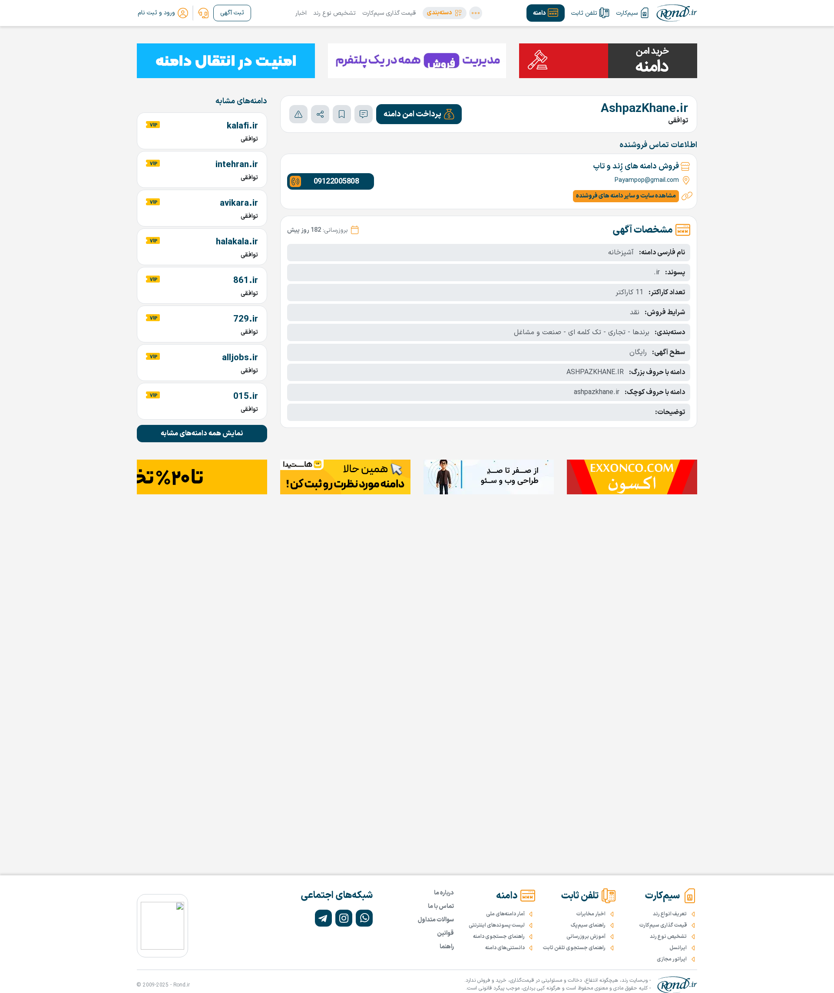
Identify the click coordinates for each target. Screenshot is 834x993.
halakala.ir (237, 242)
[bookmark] (342, 114)
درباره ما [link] (444, 893)
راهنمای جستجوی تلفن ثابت (574, 948)
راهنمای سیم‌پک (588, 925)
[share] (320, 114)
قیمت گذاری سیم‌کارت (389, 13)
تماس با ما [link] (441, 906)
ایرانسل (678, 948)
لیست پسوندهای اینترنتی (497, 925)
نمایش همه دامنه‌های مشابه (202, 433)
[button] (444, 13)
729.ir (245, 319)
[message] (363, 114)
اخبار (301, 13)
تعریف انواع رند (670, 914)
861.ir (245, 280)
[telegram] (323, 918)
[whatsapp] (364, 918)
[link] (203, 13)
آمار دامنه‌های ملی (505, 914)
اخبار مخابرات (591, 914)
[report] (298, 114)
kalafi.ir (242, 126)
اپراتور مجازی (672, 959)
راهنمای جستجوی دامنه (499, 936)
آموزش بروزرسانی (586, 936)
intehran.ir (236, 164)
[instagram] (343, 918)
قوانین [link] (445, 933)
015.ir (245, 396)
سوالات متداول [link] (436, 919)
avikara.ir (239, 203)
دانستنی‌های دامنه (505, 948)
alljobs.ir (240, 358)
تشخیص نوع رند (334, 13)
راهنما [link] (447, 946)
